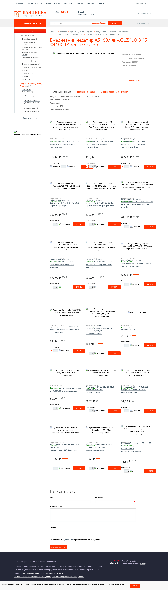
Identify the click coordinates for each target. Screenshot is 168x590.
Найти (115, 23)
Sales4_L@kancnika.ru (30, 573)
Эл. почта (99, 498)
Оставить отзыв (134, 80)
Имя (51, 498)
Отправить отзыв (58, 547)
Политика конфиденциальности (64, 577)
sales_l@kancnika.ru (86, 14)
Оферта (81, 577)
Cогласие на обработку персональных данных (32, 577)
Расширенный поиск (97, 23)
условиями (68, 540)
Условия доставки (135, 76)
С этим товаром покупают (114, 91)
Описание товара (62, 91)
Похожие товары (86, 91)
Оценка (53, 527)
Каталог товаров (32, 23)
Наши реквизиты (46, 573)
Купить (114, 167)
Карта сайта (58, 573)
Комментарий (56, 506)
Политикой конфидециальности (64, 587)
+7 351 (62, 12)
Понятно (134, 586)
